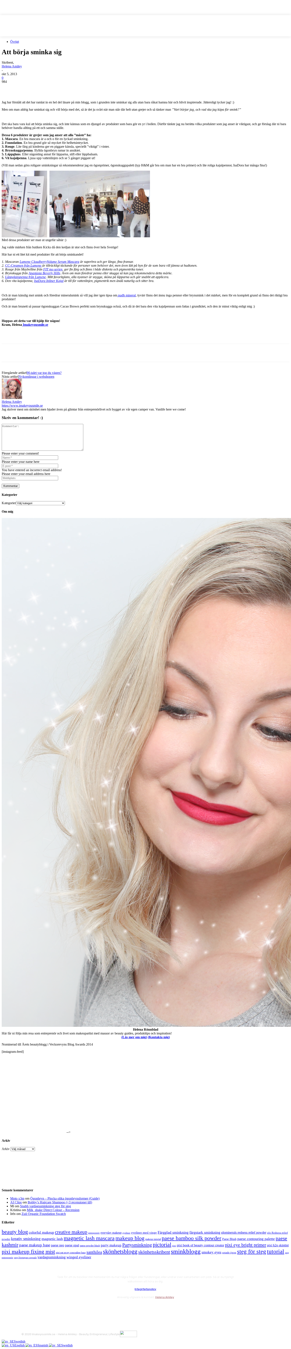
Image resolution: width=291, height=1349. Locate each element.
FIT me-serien (52, 269)
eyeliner (126, 1233)
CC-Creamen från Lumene (23, 265)
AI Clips (16, 1202)
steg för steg (251, 1251)
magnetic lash (52, 1239)
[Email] (55, 88)
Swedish (19, 1341)
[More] (85, 88)
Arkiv (6, 1149)
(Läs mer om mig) (134, 1037)
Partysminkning (137, 1244)
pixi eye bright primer (245, 1244)
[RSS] (60, 1308)
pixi (174, 1245)
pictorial (162, 1245)
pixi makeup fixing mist (28, 1252)
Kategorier (9, 503)
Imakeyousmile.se (35, 324)
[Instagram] (37, 1308)
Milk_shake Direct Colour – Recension (53, 1210)
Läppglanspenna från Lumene (25, 277)
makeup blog (129, 1238)
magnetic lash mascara (89, 1238)
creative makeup (71, 1232)
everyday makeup (111, 1232)
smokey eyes (211, 1252)
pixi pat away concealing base (71, 1252)
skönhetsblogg (120, 1251)
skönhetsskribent (154, 1252)
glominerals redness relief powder (243, 1232)
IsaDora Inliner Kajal (48, 281)
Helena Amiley (12, 66)
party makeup (111, 1245)
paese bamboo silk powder (191, 1238)
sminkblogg (186, 1251)
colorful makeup (41, 1232)
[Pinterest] (39, 88)
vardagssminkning (51, 1257)
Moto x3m (17, 1198)
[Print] (70, 88)
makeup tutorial (153, 1239)
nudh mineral (126, 295)
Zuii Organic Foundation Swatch (44, 1214)
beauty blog (15, 1232)
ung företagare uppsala (25, 1257)
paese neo (57, 1245)
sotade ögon (229, 1252)
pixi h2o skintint (278, 1245)
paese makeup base (34, 1245)
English (20, 1345)
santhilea (94, 1252)
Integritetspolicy (145, 1289)
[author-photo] (12, 398)
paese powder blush (90, 1245)
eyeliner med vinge (144, 1232)
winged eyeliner (78, 1257)
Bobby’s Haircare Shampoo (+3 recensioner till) (60, 1202)
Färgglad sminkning (173, 1232)
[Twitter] (24, 88)
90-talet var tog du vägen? (44, 373)
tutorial (275, 1251)
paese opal (72, 1245)
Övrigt (14, 41)
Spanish (43, 1345)
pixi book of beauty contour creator (200, 1245)
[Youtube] (71, 1308)
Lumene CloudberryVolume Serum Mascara (49, 261)
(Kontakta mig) (159, 1037)
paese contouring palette (256, 1239)
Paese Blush (229, 1239)
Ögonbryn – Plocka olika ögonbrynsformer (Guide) (64, 1198)
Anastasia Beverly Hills (44, 273)
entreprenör (94, 1233)
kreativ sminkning (26, 1238)
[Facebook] (9, 88)
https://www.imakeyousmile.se (22, 405)
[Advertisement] (51, 336)
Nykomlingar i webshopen (36, 376)
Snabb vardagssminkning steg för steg (45, 1206)
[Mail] (48, 1308)
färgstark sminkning (204, 1232)
